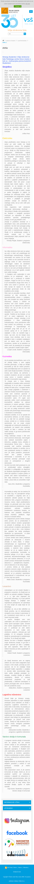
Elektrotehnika (22, 40)
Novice (20, 867)
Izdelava (16, 881)
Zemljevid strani (17, 871)
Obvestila (25, 867)
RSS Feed (9, 867)
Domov (15, 867)
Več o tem (28, 3)
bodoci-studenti (10, 40)
